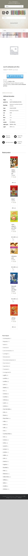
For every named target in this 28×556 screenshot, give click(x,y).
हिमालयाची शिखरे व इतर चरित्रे (13, 288)
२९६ (10, 115)
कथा (4, 390)
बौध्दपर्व (13, 199)
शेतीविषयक (5, 480)
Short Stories (6, 363)
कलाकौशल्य (5, 397)
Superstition (6, 366)
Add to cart (13, 238)
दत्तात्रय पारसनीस (14, 84)
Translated (5, 369)
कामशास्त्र (5, 406)
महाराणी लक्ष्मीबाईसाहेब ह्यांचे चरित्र (16, 102)
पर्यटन (4, 437)
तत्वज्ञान (4, 424)
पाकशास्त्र (5, 440)
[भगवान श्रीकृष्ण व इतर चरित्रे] (14, 216)
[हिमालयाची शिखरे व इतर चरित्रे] (14, 278)
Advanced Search (14, 23)
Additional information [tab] (7, 92)
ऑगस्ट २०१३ (12, 126)
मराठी (11, 113)
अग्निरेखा (13, 318)
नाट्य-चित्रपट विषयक (7, 433)
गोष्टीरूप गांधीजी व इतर (13, 172)
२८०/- (11, 117)
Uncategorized (6, 372)
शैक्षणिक (4, 483)
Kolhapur (20, 497)
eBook (4, 344)
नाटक (4, 430)
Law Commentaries (7, 350)
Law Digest (5, 353)
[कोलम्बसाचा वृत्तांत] (14, 248)
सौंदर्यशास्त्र (5, 489)
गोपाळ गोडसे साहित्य (6, 409)
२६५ (10, 119)
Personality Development (8, 360)
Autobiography (6, 338)
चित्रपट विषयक (6, 418)
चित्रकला (5, 415)
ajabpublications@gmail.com (14, 3)
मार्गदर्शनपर (5, 452)
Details (14, 182)
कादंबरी (4, 403)
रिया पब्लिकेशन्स (12, 122)
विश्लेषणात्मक (5, 473)
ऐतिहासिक (10, 81)
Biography (5, 341)
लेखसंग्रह (5, 461)
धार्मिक (4, 427)
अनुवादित (4, 375)
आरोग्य (4, 384)
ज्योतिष (4, 421)
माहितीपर (4, 455)
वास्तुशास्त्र (5, 464)
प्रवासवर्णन (5, 446)
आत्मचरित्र (5, 378)
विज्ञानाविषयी (5, 467)
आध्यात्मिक (5, 381)
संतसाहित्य (5, 486)
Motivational (6, 357)
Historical (5, 347)
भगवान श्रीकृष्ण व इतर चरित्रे (13, 226)
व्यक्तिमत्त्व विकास (6, 477)
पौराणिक (4, 443)
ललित (4, 458)
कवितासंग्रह (5, 400)
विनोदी (4, 470)
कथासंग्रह (5, 393)
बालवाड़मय (5, 449)
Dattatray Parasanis (10, 83)
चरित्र (13, 81)
